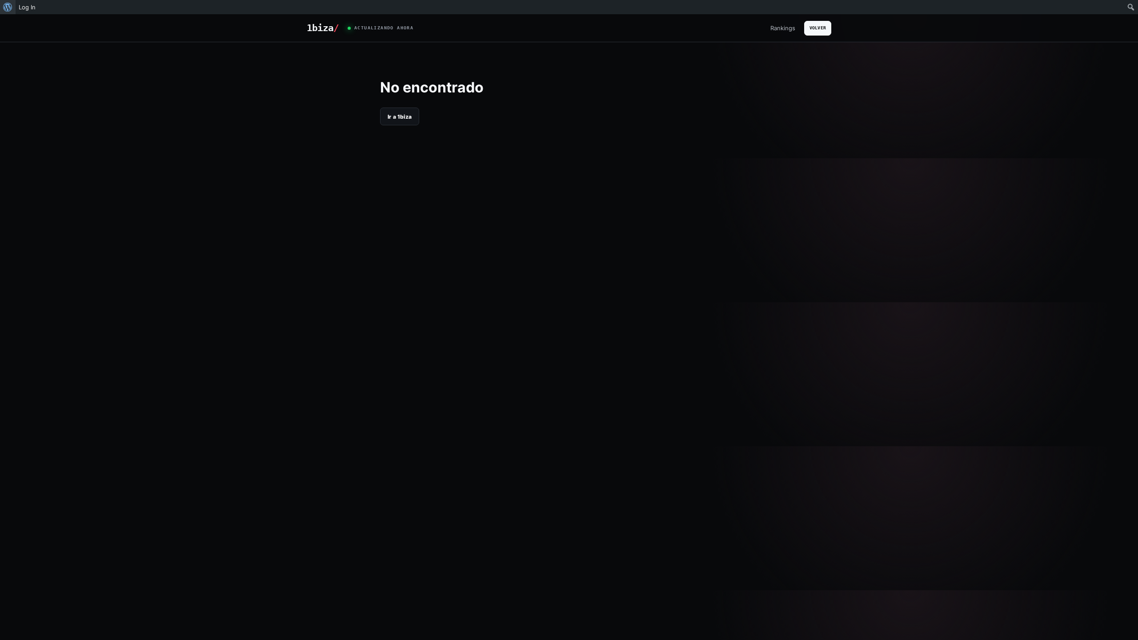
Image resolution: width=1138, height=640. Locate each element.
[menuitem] (8, 7)
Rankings (782, 28)
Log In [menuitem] (27, 7)
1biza (323, 28)
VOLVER (817, 27)
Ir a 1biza (400, 116)
